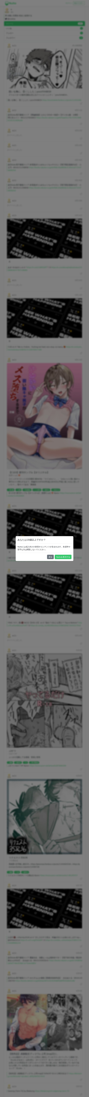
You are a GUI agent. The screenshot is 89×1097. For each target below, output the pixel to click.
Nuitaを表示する (63, 557)
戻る (50, 557)
